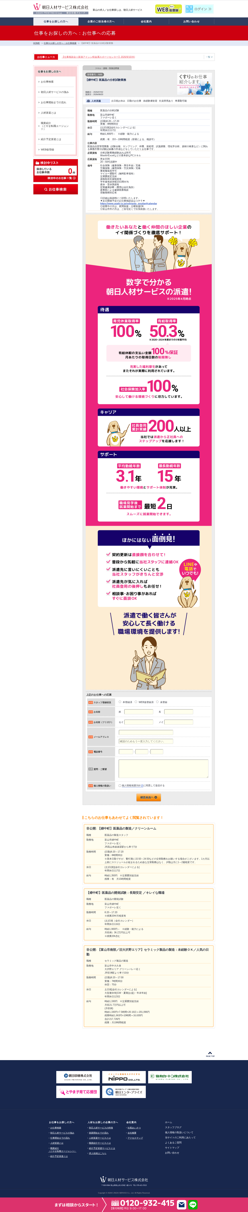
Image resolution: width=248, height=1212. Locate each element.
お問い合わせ (172, 1152)
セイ (121, 722)
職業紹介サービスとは (100, 1143)
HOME (36, 43)
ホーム (168, 1122)
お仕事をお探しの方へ (61, 1122)
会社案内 (131, 1122)
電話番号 (98, 752)
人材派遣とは (56, 1143)
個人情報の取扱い (102, 785)
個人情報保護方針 (131, 785)
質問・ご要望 (100, 769)
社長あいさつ (134, 1128)
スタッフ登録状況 (102, 702)
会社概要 (132, 1133)
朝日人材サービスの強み (62, 1133)
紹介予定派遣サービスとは (102, 1148)
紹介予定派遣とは (59, 1156)
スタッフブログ (173, 1127)
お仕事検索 (55, 189)
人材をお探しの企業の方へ (103, 1122)
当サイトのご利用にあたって (180, 1137)
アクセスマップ (135, 1138)
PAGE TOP (210, 1056)
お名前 (97, 712)
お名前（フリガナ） (103, 722)
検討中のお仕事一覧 (61, 178)
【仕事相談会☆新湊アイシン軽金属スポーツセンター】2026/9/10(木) (98, 57)
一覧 (208, 57)
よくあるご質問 (173, 1142)
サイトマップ (172, 1147)
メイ (161, 722)
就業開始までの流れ (99, 1133)
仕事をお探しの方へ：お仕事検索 (60, 43)
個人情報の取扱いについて (179, 1132)
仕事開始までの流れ (60, 1138)
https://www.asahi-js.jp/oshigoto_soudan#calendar (128, 203)
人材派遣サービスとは (100, 1138)
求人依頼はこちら (97, 1153)
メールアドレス (101, 737)
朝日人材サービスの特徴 (101, 1128)
